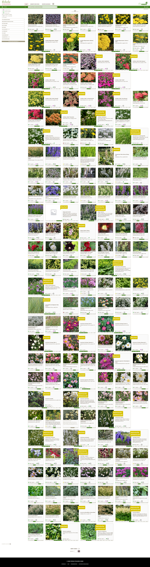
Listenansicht (146, 9)
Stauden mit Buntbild (8, 15)
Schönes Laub (6, 13)
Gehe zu (71, 551)
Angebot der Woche (34, 4)
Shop (26, 4)
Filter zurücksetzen (12, 41)
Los (79, 551)
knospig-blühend (7, 9)
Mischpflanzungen (46, 4)
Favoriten (5, 17)
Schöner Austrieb (7, 11)
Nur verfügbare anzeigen (7, 14)
